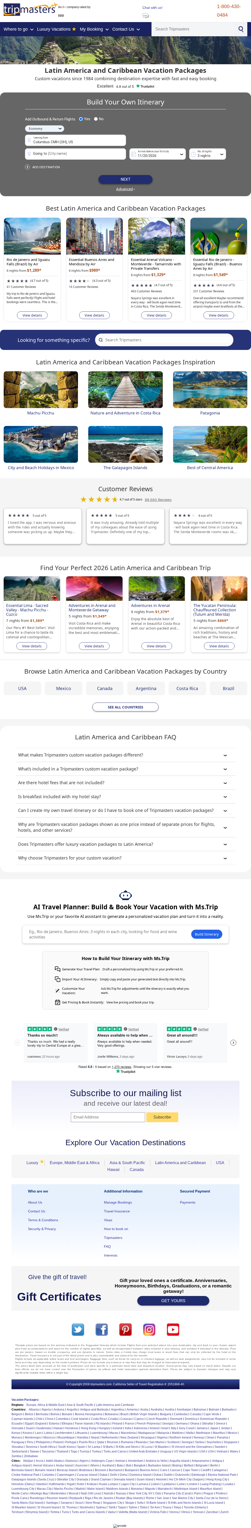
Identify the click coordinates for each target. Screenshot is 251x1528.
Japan (214, 1428)
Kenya (16, 1433)
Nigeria (162, 1437)
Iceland (117, 1428)
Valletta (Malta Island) (132, 1512)
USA (22, 688)
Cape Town (190, 1470)
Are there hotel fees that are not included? (61, 782)
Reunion (112, 1442)
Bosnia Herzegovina (88, 1414)
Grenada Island (123, 1479)
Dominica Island (140, 1475)
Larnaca (142, 1484)
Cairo (163, 1470)
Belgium (17, 1414)
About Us (35, 1202)
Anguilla (72, 1409)
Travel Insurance (117, 1211)
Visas (108, 1220)
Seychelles (213, 1442)
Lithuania (81, 1433)
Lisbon (155, 1484)
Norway (199, 1437)
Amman (120, 1461)
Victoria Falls (158, 1512)
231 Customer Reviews (208, 291)
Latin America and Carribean (115, 1405)
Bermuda (42, 1414)
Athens (95, 1465)
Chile (39, 1419)
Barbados (228, 1409)
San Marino (157, 1442)
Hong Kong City (216, 1479)
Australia (157, 1409)
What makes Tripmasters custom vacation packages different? (80, 755)
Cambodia (181, 1414)
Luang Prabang (210, 1484)
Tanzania (48, 1451)
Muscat (73, 1493)
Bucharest (115, 1470)
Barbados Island (159, 1465)
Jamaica (202, 1428)
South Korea (66, 1447)
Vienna (174, 1512)
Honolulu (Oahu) (23, 1484)
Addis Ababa (54, 1461)
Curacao (126, 1419)
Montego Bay (39, 1493)
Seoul (79, 1502)
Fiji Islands (103, 1423)
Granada (82, 1479)
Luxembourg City (23, 1488)
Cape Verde (211, 1414)
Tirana (167, 1507)
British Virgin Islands (144, 1414)
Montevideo (58, 1493)
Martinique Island (185, 1488)
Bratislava (85, 1470)
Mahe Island (95, 1488)
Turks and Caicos (115, 1451)
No (101, 119)
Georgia (167, 1423)
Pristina (221, 1493)
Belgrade (202, 1465)
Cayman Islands (22, 1419)
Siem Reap (92, 1502)
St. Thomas (69, 1507)
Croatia (113, 1419)
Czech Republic (157, 1419)
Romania (127, 1442)
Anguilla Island (179, 1461)
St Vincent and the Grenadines (191, 1447)
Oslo (158, 1493)
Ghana (194, 1423)
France (129, 1423)
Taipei (122, 1507)
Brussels (100, 1470)
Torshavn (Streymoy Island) (30, 1512)
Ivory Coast (186, 1428)
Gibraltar (207, 1423)
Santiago (52, 1502)
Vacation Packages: (25, 1399)
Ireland (154, 1428)
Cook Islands (79, 1419)
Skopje (129, 1502)
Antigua (217, 1461)
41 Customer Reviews (21, 287)
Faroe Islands (84, 1423)
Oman (210, 1437)
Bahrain (214, 1409)
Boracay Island (67, 1470)
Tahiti (111, 1507)
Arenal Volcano (43, 1465)
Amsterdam (135, 1461)
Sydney (101, 1507)
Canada (105, 688)
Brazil (228, 688)
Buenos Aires (149, 1470)
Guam (30, 1428)
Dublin (168, 1475)
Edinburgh (198, 1475)
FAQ (107, 1246)
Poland (58, 1442)
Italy (173, 1428)
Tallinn (132, 1507)
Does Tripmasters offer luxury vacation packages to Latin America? (85, 844)
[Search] (241, 29)
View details (32, 315)
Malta (190, 1433)
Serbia (199, 1442)
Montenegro (33, 1437)
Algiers (84, 1461)
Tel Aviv (155, 1507)
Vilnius (185, 1512)
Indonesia (140, 1428)
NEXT (126, 179)
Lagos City (128, 1484)
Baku (120, 1465)
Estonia (54, 1423)
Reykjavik (75, 1498)
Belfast (188, 1465)
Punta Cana (19, 1498)
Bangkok (140, 1465)
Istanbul (41, 1484)
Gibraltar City (65, 1479)
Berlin (214, 1465)
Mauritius (219, 1433)
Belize (29, 1414)
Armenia (132, 1409)
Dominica (191, 1419)
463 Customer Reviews (146, 291)
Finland (117, 1423)
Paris (197, 1493)
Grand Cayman (101, 1479)
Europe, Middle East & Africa (75, 1163)
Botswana (111, 1414)
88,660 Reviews (158, 499)
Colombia (62, 1419)
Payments (187, 1202)
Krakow (92, 1484)
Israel (165, 1428)
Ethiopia (67, 1423)
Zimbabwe (31, 1456)
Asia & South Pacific (127, 1163)
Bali (128, 1465)
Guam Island (145, 1479)
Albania (34, 1409)
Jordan (225, 1428)
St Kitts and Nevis (127, 1447)
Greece (221, 1423)
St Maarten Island (23, 1507)
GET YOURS (173, 1300)
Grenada (17, 1428)
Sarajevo (67, 1502)
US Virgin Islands (185, 1451)
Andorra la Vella (156, 1461)
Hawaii (113, 1170)
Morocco (49, 1437)
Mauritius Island (210, 1488)
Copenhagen (65, 1475)
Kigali (71, 1484)
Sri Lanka (94, 1447)
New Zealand (129, 1437)
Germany (182, 1423)
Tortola (54, 1512)
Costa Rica (187, 688)
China (49, 1419)
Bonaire (67, 1414)
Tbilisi (144, 1507)
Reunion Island (57, 1498)
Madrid (80, 1488)
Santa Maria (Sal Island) (28, 1502)
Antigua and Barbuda (94, 1409)
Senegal (187, 1442)
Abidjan (28, 1461)
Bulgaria (165, 1414)
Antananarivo (201, 1461)
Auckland (108, 1465)
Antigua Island (21, 1465)
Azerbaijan (184, 1409)
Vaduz (112, 1512)
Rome (150, 1498)
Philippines (43, 1442)
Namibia (82, 1437)
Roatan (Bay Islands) (130, 1498)
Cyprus (139, 1419)
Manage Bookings (118, 1202)
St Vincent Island (48, 1507)
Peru (30, 1442)
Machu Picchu (63, 1488)
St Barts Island (155, 1502)
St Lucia (146, 1447)
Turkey (96, 1451)
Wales (234, 1451)
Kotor (80, 1484)
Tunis (65, 1512)
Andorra (58, 1409)
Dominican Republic (213, 1419)
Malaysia (163, 1433)
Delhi (113, 1475)
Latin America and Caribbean (180, 1163)
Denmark (176, 1419)
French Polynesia (148, 1423)
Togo (74, 1451)
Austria (169, 1409)
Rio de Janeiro (103, 1498)
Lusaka (228, 1484)
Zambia (17, 1456)
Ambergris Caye (102, 1461)
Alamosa (71, 1461)
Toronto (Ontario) (195, 1507)
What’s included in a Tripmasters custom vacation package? (78, 769)
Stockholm (86, 1507)
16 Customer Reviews (83, 287)
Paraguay (18, 1442)
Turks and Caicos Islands (88, 1512)
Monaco (17, 1437)
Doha (123, 1475)
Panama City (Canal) (178, 1493)
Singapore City (113, 1502)
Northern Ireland (180, 1437)
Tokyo (177, 1507)
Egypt (29, 1423)
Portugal (70, 1442)
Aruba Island (64, 1465)
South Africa (48, 1447)
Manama (137, 1488)
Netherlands (109, 1437)
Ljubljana (168, 1484)
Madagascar (146, 1433)
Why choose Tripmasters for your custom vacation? (70, 858)
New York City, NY (141, 1493)
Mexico (63, 688)
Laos (38, 1433)
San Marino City (182, 1498)
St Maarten (161, 1447)
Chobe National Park (25, 1475)
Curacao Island (87, 1475)
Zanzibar (212, 1512)
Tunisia (84, 1451)
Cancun (175, 1470)
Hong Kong (88, 1428)
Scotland (173, 1442)
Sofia (140, 1502)
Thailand (62, 1451)
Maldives (178, 1433)
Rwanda (141, 1442)
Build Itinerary (207, 934)
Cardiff (205, 1470)
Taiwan (34, 1451)
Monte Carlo (20, 1493)
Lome (181, 1484)
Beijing (177, 1465)
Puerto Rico (87, 1442)
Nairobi (108, 1493)
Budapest (131, 1470)
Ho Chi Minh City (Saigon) (186, 1479)
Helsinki (161, 1479)
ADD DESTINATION (43, 167)
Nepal (95, 1437)
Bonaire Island (44, 1470)
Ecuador (17, 1423)
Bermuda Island (22, 1470)
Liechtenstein (64, 1433)
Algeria (46, 1409)
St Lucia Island (213, 1502)
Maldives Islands (117, 1488)
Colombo (48, 1475)
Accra (39, 1461)
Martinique (203, 1433)
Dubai (157, 1475)
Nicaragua (148, 1437)
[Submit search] (100, 340)
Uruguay (165, 1451)
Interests (110, 1255)
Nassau (121, 1493)
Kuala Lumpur (108, 1484)
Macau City (44, 1488)
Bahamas (200, 1409)
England (41, 1423)
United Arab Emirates (143, 1451)
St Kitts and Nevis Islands (184, 1502)
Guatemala (43, 1428)
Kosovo (28, 1433)
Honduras (71, 1428)
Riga (88, 1498)
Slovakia (17, 1447)
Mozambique (66, 1437)
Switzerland (19, 1451)
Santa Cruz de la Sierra (211, 1498)
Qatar (100, 1442)
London (192, 1484)
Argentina (146, 688)
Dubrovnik (182, 1475)
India (128, 1428)
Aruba (144, 1409)
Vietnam (221, 1451)
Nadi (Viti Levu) (91, 1493)
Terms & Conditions (43, 1220)
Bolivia (55, 1414)
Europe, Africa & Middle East (45, 1405)
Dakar (104, 1475)
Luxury (33, 1163)
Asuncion (81, 1465)
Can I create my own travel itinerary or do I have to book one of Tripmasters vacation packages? (116, 810)
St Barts (108, 1447)
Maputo (150, 1488)
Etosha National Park (222, 1475)
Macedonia (128, 1433)
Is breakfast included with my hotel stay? (59, 796)
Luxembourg (98, 1433)
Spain (81, 1447)
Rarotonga (37, 1498)
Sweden (220, 1447)
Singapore (231, 1442)
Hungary (104, 1428)
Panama (222, 1437)
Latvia (48, 1433)
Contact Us (36, 1211)
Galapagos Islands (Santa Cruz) (33, 1479)
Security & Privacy (42, 1229)
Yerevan (198, 1512)
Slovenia (31, 1447)
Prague (208, 1493)
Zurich (224, 1512)
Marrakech (165, 1488)
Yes (87, 119)
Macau (113, 1433)
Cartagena (219, 1470)
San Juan (163, 1498)
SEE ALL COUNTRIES (125, 707)
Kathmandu (57, 1484)
